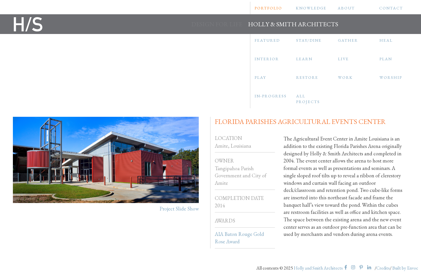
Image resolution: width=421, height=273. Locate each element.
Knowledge (311, 8)
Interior (267, 58)
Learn (304, 58)
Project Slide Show (179, 208)
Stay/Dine (309, 40)
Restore (307, 77)
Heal (386, 40)
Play (260, 77)
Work (345, 77)
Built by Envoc (405, 268)
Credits (383, 268)
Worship (390, 77)
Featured (267, 40)
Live (343, 58)
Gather (348, 40)
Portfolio (268, 8)
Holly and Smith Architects (318, 268)
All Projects (308, 98)
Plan (385, 58)
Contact (391, 8)
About (346, 8)
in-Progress (271, 96)
